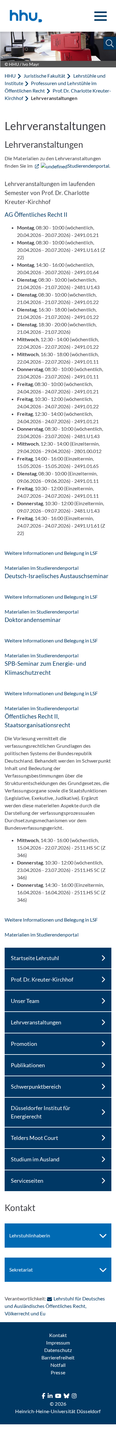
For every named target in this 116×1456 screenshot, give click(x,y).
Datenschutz (57, 1350)
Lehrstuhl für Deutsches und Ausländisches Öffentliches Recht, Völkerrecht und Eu (55, 1305)
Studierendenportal (88, 166)
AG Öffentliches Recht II (36, 214)
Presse (58, 1372)
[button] (109, 43)
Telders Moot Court (34, 1137)
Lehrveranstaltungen (36, 1022)
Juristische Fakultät (44, 76)
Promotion (24, 1043)
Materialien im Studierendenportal (42, 568)
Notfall (57, 1365)
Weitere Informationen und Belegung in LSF (51, 553)
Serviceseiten (27, 1180)
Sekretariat (21, 1269)
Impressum (58, 1342)
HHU (10, 76)
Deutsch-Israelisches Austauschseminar (57, 575)
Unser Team (25, 1000)
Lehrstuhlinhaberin (29, 1235)
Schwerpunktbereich (36, 1086)
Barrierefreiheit (57, 1357)
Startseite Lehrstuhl (35, 958)
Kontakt (58, 1335)
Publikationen (28, 1065)
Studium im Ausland (35, 1159)
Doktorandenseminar (33, 619)
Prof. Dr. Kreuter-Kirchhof (42, 979)
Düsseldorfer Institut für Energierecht (40, 1112)
